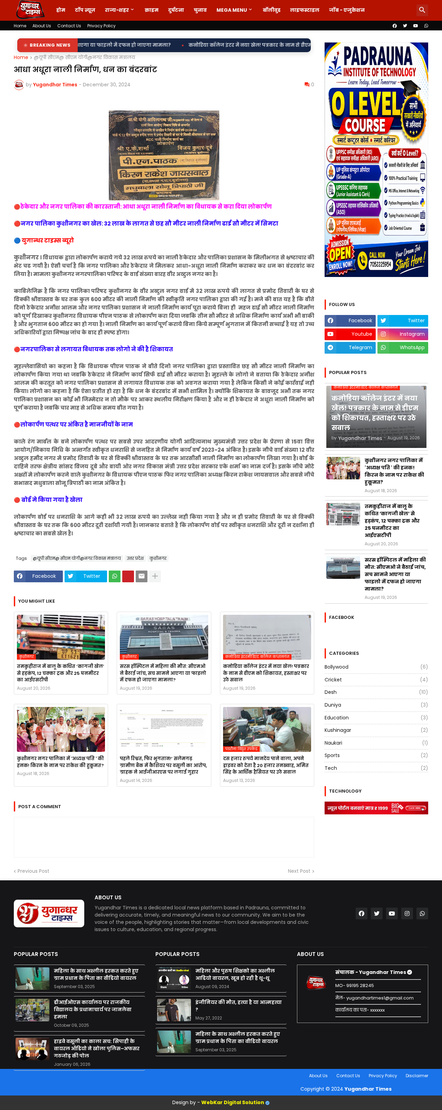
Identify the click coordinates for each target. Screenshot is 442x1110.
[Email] (141, 576)
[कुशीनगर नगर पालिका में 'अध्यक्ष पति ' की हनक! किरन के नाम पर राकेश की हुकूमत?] (61, 729)
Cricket (376, 679)
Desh (376, 692)
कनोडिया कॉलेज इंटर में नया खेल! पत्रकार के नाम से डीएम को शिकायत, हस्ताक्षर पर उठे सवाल (207, 45)
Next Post (299, 871)
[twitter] (405, 26)
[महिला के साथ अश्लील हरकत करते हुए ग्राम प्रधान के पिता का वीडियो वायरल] (32, 978)
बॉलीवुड (271, 10)
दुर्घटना (176, 10)
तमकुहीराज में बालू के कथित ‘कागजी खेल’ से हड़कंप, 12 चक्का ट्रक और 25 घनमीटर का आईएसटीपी (60, 673)
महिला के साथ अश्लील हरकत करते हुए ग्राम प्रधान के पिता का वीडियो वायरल (96, 974)
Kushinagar (376, 730)
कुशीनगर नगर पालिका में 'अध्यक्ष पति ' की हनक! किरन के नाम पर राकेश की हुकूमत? (60, 762)
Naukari (376, 742)
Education (376, 717)
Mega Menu (232, 10)
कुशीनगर (158, 558)
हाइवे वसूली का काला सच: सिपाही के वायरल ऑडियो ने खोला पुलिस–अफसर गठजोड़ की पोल (97, 1048)
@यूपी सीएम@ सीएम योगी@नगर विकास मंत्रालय (84, 57)
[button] (422, 10)
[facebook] (395, 26)
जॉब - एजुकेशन (347, 10)
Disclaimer (417, 1076)
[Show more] (155, 576)
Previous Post (33, 871)
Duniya (376, 704)
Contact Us (69, 26)
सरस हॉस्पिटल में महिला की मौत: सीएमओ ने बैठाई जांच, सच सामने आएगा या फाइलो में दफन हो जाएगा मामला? (163, 673)
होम (60, 10)
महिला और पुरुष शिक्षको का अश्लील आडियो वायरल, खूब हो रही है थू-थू (235, 974)
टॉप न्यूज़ (85, 10)
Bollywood (376, 667)
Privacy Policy (101, 26)
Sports (376, 755)
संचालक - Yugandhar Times (371, 972)
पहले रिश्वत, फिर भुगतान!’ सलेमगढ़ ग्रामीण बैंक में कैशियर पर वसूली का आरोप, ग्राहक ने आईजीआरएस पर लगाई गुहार (163, 765)
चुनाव (200, 10)
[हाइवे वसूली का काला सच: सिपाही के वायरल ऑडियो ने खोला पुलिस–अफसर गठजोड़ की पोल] (32, 1049)
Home (20, 26)
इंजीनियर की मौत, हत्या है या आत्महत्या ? (238, 1006)
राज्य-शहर (117, 10)
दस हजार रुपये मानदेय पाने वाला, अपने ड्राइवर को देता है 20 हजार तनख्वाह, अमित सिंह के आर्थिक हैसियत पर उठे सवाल (266, 765)
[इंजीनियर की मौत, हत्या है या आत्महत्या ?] (174, 1010)
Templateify (15, 1075)
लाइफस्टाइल (304, 10)
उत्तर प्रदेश (135, 558)
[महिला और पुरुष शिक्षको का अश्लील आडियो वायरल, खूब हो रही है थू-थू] (174, 978)
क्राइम (151, 10)
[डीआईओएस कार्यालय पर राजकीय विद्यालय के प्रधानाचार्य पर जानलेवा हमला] (32, 1010)
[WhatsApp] (115, 576)
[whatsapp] (426, 26)
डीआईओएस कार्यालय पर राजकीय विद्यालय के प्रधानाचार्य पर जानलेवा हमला (93, 1009)
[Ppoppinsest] (128, 576)
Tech (376, 768)
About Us (41, 26)
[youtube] (415, 26)
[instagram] (407, 913)
